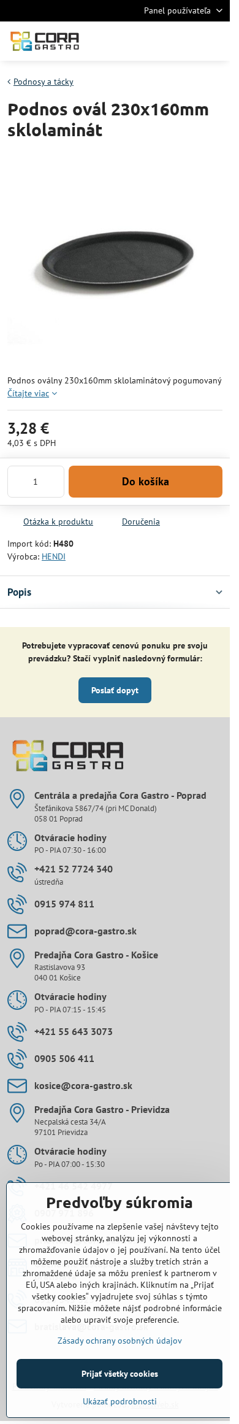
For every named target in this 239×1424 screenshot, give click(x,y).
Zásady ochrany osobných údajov (120, 1340)
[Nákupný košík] (185, 41)
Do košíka (145, 481)
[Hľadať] (156, 41)
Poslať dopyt (114, 690)
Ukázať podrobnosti (120, 1401)
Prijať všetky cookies (120, 1373)
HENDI (54, 556)
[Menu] (215, 41)
